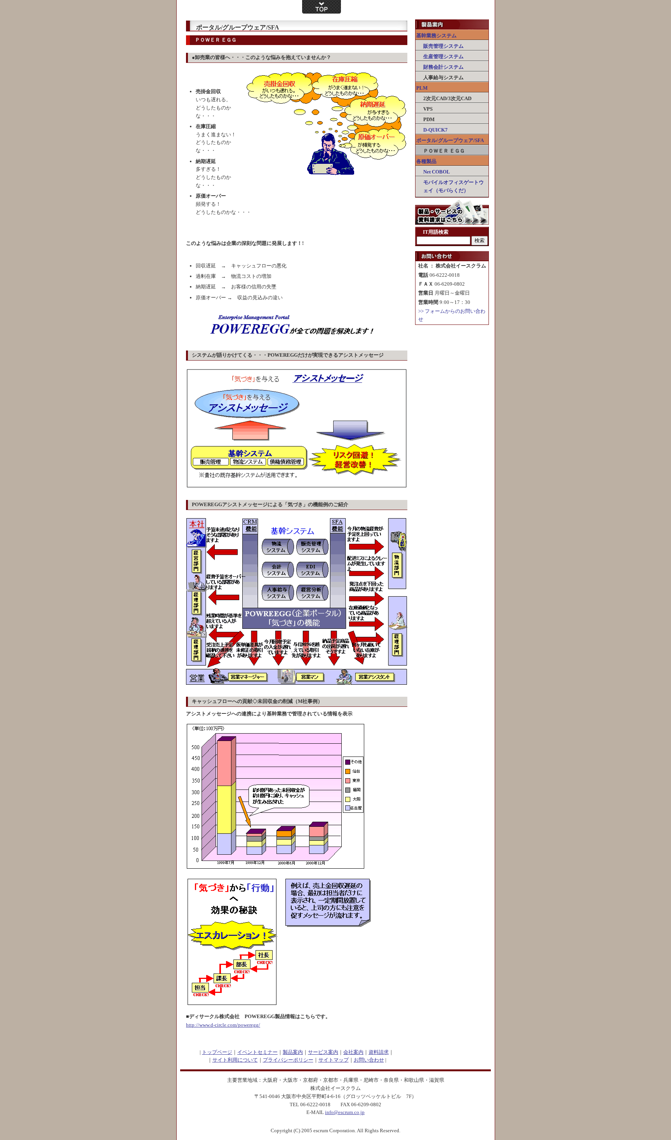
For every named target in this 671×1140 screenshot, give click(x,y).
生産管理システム (443, 56)
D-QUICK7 (435, 130)
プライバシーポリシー (288, 1060)
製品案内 (293, 1052)
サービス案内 (323, 1052)
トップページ (217, 1052)
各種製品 (426, 161)
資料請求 (379, 1052)
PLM (422, 88)
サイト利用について (235, 1060)
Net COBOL (436, 172)
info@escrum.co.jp (345, 1112)
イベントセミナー (257, 1052)
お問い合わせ (369, 1060)
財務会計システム (443, 67)
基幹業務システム (436, 35)
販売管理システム (443, 46)
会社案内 (353, 1052)
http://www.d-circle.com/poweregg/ (223, 1025)
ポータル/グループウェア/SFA (450, 140)
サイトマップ (333, 1060)
